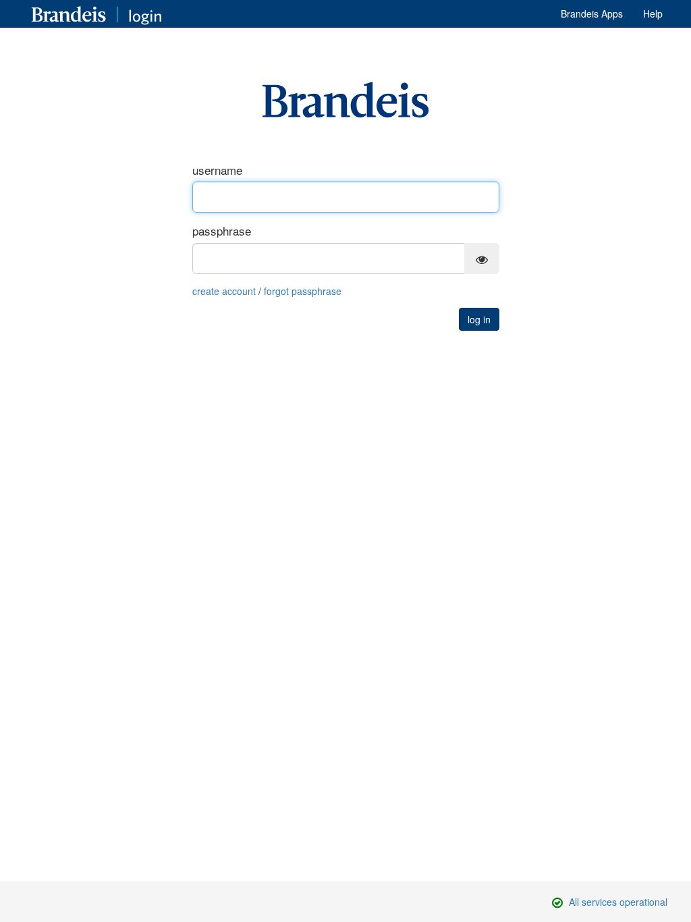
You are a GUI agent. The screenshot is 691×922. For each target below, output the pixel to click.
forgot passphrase (302, 291)
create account (224, 291)
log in (479, 319)
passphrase (221, 231)
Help (653, 13)
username (217, 170)
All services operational (618, 902)
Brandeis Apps (592, 13)
